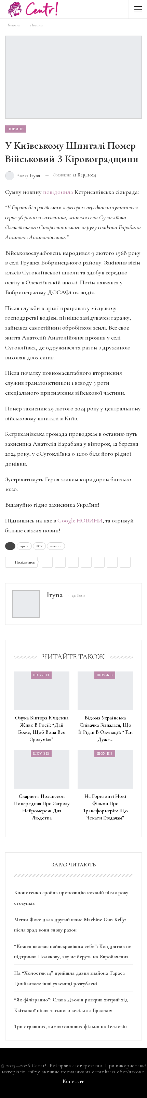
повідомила (58, 192)
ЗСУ (39, 546)
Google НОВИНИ (80, 520)
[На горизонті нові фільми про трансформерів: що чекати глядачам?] (105, 769)
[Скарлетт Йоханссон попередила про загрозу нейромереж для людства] (41, 769)
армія (24, 546)
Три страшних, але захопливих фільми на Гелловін (70, 1026)
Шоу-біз (41, 675)
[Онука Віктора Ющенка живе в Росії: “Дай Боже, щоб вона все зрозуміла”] (41, 690)
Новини (16, 128)
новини (56, 546)
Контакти (74, 1081)
